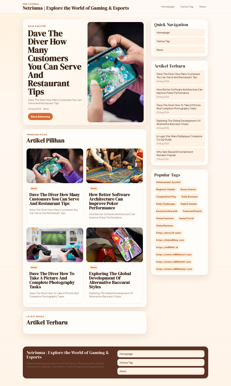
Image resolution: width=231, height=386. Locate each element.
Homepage (167, 6)
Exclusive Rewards (167, 211)
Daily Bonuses (190, 196)
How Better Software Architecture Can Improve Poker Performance (109, 201)
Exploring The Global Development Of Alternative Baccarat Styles (110, 280)
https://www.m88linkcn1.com (173, 254)
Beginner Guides (165, 189)
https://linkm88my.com (170, 240)
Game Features (165, 218)
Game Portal (186, 218)
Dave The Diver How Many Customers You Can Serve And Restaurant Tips (54, 199)
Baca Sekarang (40, 116)
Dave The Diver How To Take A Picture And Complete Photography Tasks (52, 280)
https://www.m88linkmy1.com (174, 269)
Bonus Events (188, 189)
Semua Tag (186, 6)
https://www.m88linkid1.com (173, 261)
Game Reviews (164, 225)
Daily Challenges (165, 203)
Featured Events (192, 211)
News (202, 6)
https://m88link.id (167, 247)
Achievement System (168, 182)
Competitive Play (166, 196)
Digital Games (189, 203)
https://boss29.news (168, 232)
